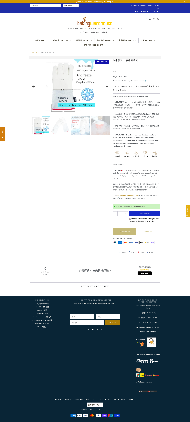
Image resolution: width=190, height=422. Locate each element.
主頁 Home (40, 40)
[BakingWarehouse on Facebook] (146, 19)
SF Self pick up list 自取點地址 (42, 320)
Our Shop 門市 (42, 310)
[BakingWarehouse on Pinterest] (154, 19)
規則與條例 (79, 399)
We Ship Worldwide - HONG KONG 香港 (145, 6)
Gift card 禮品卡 (42, 327)
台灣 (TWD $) (69, 5)
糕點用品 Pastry (83, 40)
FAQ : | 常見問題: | (42, 303)
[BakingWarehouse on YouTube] (150, 19)
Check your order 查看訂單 (42, 317)
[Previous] (33, 86)
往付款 (156, 11)
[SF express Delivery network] (138, 371)
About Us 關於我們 (42, 307)
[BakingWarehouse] (95, 26)
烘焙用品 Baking (104, 40)
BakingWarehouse (92, 410)
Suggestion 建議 (42, 313)
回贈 (87, 399)
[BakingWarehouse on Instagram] (157, 19)
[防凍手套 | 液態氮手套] (70, 86)
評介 (94, 399)
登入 (136, 11)
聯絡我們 (132, 399)
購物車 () (147, 11)
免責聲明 (58, 399)
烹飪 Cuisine (147, 40)
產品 (37, 52)
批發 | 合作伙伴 (105, 399)
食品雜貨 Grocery (60, 40)
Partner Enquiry (119, 399)
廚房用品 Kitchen (126, 40)
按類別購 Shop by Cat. (94, 45)
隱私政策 (68, 399)
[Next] (106, 86)
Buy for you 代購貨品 (42, 323)
